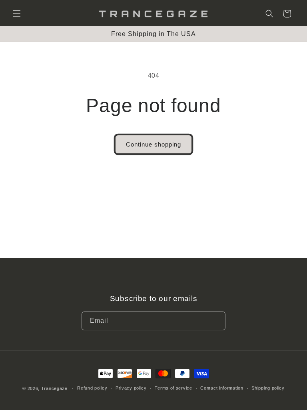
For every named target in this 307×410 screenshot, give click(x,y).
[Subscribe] (216, 321)
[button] (17, 13)
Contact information (221, 388)
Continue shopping (153, 144)
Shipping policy (268, 388)
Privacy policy (131, 388)
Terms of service (173, 388)
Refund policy (92, 388)
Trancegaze (54, 388)
